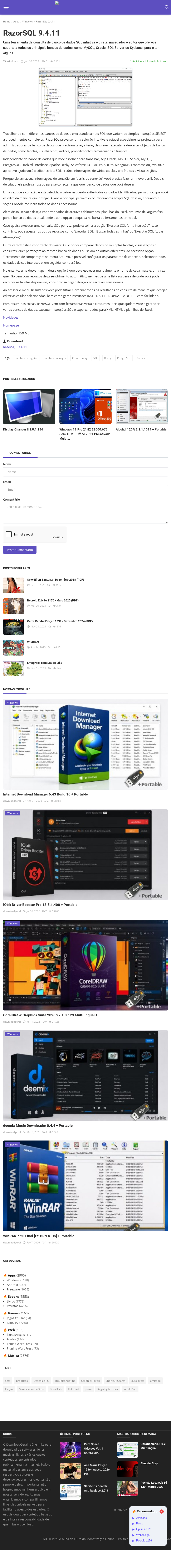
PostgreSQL (124, 358)
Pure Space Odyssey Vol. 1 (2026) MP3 (93, 1448)
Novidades (10, 317)
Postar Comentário (20, 550)
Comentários (20, 453)
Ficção (9, 1389)
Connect (141, 358)
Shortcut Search (116, 1381)
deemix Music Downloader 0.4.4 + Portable (38, 1125)
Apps (16, 21)
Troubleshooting (65, 1381)
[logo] (85, 7)
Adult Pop (130, 1389)
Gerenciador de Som (31, 1389)
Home (6, 21)
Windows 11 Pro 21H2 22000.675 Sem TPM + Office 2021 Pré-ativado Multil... (84, 434)
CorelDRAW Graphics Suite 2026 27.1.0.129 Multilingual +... (52, 1015)
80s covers (137, 1381)
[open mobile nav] (6, 7)
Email (7, 482)
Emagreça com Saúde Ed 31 (45, 662)
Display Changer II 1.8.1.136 (23, 429)
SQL (95, 358)
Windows (27, 21)
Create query (79, 358)
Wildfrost (33, 642)
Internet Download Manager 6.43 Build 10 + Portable (45, 794)
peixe (88, 1389)
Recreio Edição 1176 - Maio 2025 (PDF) (53, 600)
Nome (7, 464)
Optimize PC (41, 1381)
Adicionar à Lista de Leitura (149, 61)
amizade (155, 1381)
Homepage (11, 325)
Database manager (55, 358)
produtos (22, 1381)
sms (7, 1381)
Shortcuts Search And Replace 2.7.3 (96, 1488)
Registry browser (107, 1389)
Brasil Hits (56, 1389)
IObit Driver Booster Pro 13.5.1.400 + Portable (40, 905)
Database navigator (26, 358)
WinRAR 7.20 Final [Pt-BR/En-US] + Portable (38, 1236)
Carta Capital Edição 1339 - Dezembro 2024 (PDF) (60, 621)
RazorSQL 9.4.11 (15, 347)
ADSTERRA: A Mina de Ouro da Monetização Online (78, 1539)
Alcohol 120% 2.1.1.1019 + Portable (141, 429)
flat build (73, 1389)
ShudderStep (149, 1463)
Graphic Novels (90, 1381)
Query (107, 358)
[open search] (166, 7)
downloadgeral (12, 801)
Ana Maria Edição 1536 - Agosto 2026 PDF (97, 1469)
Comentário (11, 499)
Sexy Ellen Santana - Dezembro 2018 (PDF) (55, 579)
